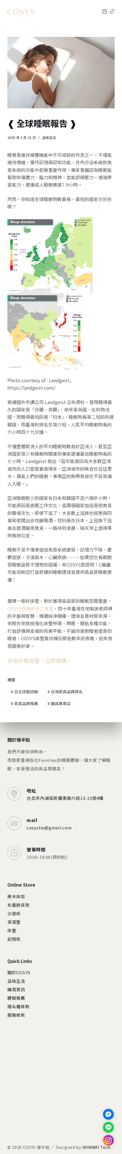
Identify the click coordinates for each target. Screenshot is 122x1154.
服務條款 (16, 1015)
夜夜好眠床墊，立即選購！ (39, 660)
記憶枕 (14, 939)
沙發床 (14, 913)
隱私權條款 (18, 1006)
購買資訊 (16, 989)
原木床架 (16, 896)
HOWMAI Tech (96, 1147)
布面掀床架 (18, 905)
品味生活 (49, 137)
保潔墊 (14, 922)
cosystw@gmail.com (49, 827)
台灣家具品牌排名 (65, 691)
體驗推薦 (16, 998)
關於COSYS (19, 972)
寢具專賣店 (59, 703)
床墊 (11, 930)
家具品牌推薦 (24, 703)
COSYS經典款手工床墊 (30, 608)
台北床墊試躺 (24, 691)
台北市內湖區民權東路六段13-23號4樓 (65, 798)
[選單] (112, 11)
